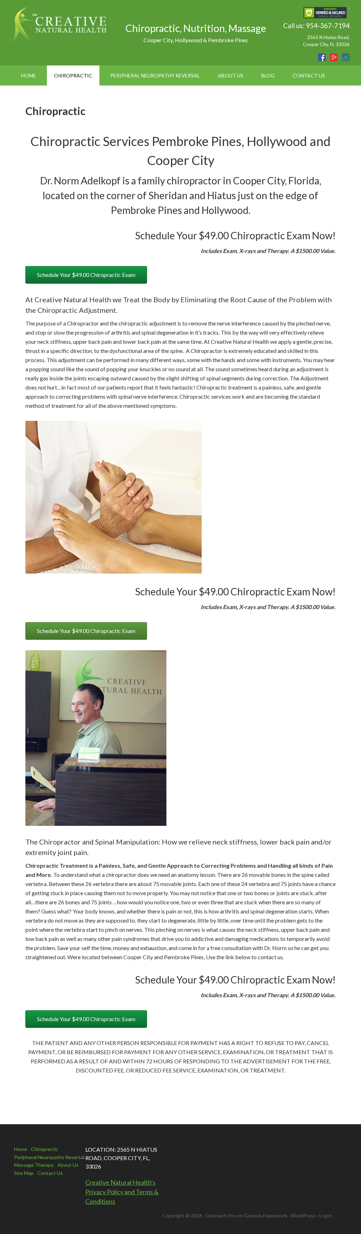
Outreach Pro (221, 1216)
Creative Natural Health (60, 24)
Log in (325, 1216)
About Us (68, 1165)
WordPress (303, 1216)
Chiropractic (44, 1149)
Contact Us (50, 1173)
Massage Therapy (34, 1165)
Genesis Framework (265, 1216)
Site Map (23, 1173)
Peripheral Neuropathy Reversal (49, 1157)
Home (20, 1149)
